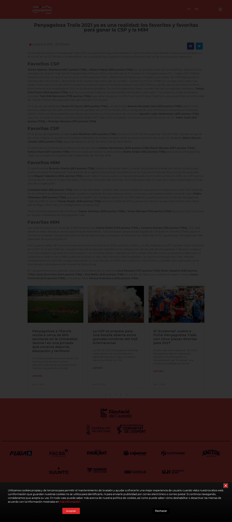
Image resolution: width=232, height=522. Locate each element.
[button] (225, 485)
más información (69, 501)
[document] (116, 261)
